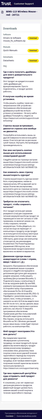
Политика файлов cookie (26, 416)
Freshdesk (9, 416)
